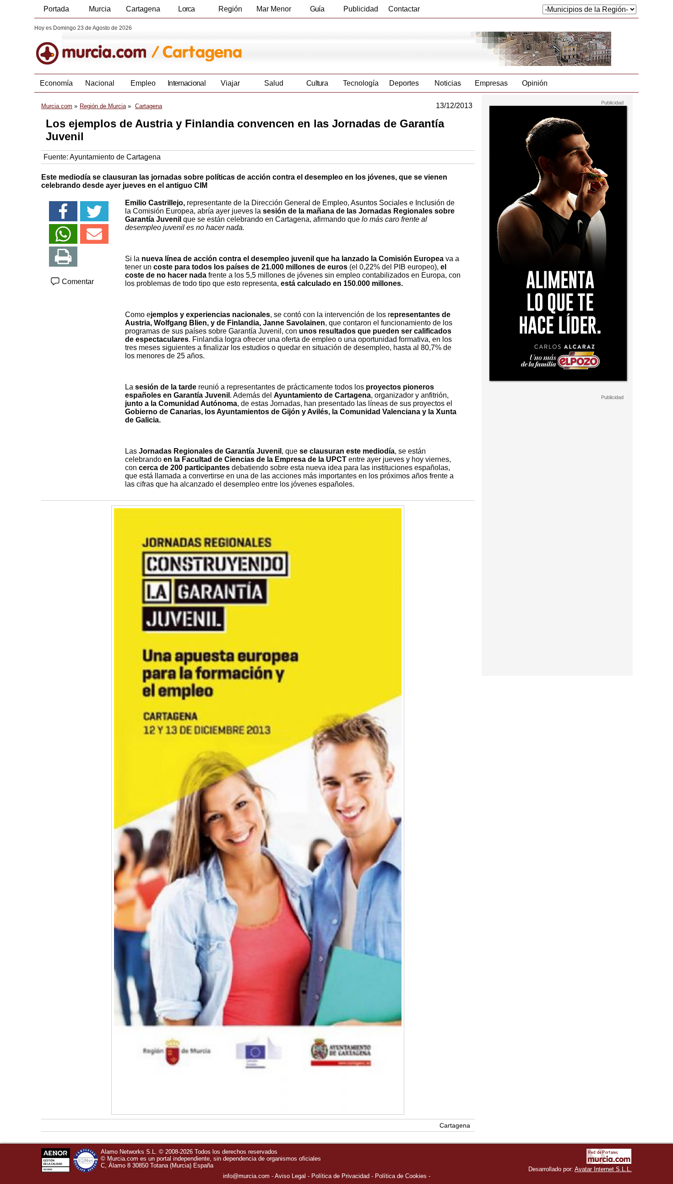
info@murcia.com (246, 1176)
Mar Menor (273, 9)
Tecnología (361, 83)
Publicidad (360, 9)
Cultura (317, 83)
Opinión (535, 83)
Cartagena (143, 9)
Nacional (99, 83)
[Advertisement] (557, 537)
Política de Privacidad (340, 1176)
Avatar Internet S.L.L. (603, 1169)
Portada (56, 9)
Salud (273, 83)
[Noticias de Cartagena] (257, 45)
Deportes (404, 83)
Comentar (77, 281)
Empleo (143, 83)
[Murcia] (97, 45)
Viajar (230, 83)
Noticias (447, 83)
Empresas (491, 83)
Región (230, 9)
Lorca (186, 9)
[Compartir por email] (94, 234)
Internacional (187, 83)
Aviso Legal (290, 1176)
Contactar (404, 9)
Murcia (100, 9)
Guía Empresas (317, 11)
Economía (56, 83)
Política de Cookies (401, 1176)
